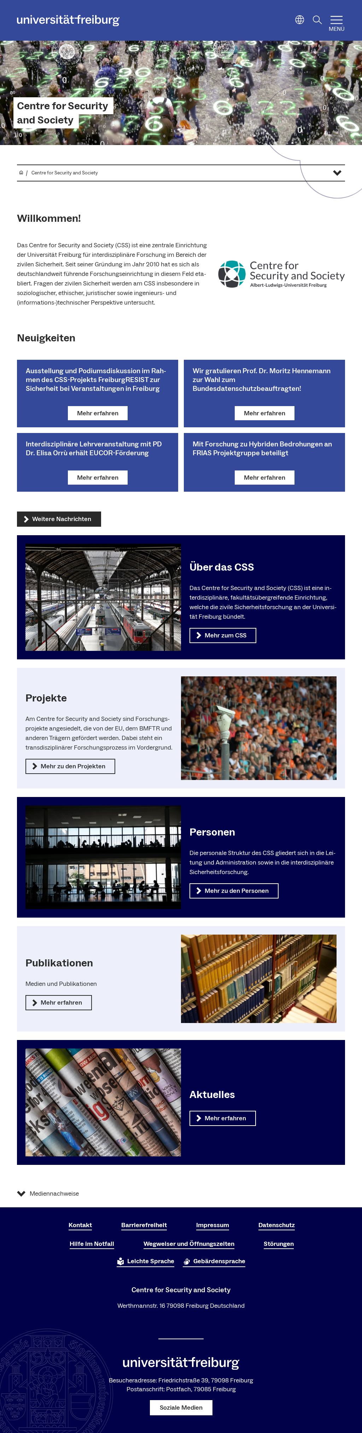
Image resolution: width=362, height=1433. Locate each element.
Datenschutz (276, 1225)
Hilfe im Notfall (92, 1244)
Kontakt (80, 1225)
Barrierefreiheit (144, 1225)
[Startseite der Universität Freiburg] (68, 20)
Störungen (279, 1244)
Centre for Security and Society (62, 113)
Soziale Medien (181, 1408)
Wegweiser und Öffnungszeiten (189, 1244)
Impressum (212, 1225)
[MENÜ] (336, 20)
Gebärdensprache (219, 1261)
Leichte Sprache (150, 1261)
